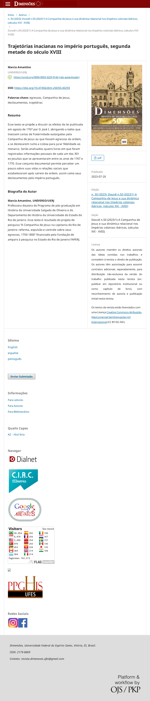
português (14, 359)
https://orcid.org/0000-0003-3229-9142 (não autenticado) (46, 77)
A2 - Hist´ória (16, 434)
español (13, 353)
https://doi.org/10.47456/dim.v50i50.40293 (42, 88)
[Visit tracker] (9, 570)
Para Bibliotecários (18, 411)
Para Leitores (15, 400)
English (13, 347)
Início (11, 15)
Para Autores (15, 406)
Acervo (23, 15)
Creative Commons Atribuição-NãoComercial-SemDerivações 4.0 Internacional (116, 317)
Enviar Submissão (22, 376)
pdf (99, 158)
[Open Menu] (8, 4)
